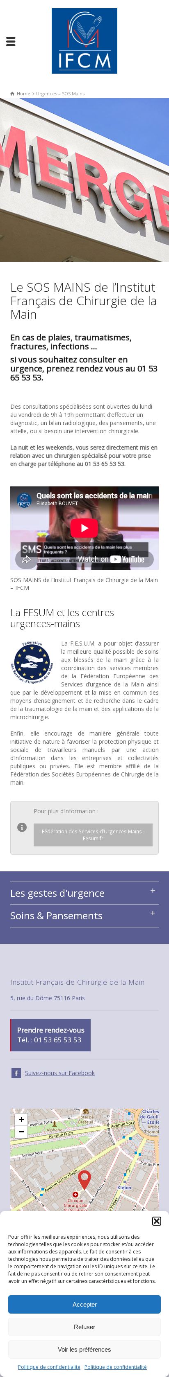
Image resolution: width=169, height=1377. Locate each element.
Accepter (85, 1304)
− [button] (21, 1132)
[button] (157, 1221)
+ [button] (21, 1119)
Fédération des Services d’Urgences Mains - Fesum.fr (93, 835)
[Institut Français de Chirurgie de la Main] (84, 40)
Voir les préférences (84, 1349)
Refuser (84, 1326)
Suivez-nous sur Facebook (60, 1073)
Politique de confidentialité (49, 1367)
